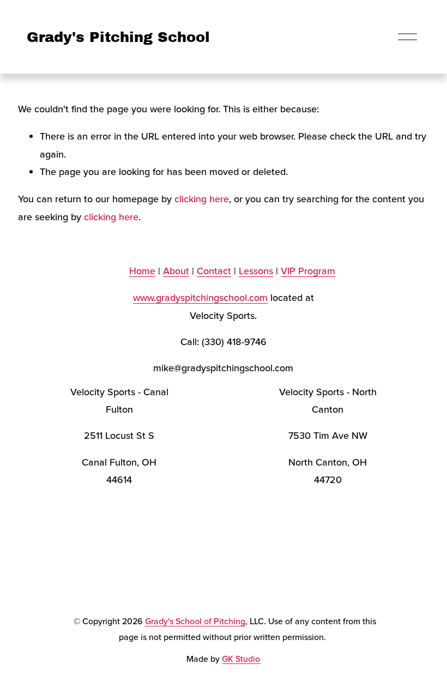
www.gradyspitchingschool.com (200, 297)
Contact (214, 270)
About (176, 270)
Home (142, 270)
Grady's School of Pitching (195, 621)
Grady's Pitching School (118, 37)
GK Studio (241, 659)
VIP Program (308, 270)
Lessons (256, 270)
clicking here (201, 199)
